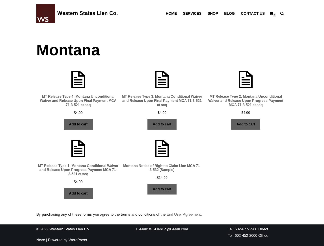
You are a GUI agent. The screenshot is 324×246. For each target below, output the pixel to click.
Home (171, 13)
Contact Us (253, 13)
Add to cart (78, 124)
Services (192, 13)
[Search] (282, 13)
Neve (40, 240)
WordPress (78, 240)
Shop (213, 13)
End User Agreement (184, 214)
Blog (229, 13)
